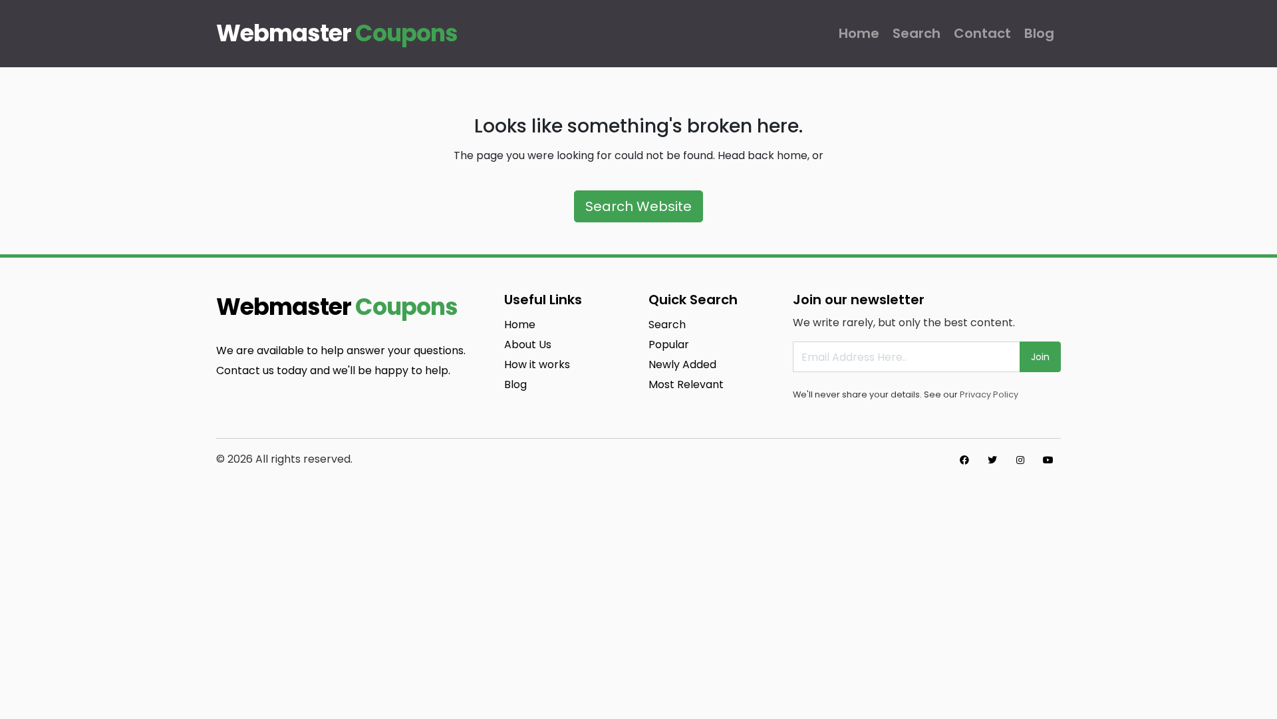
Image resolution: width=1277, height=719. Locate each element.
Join (1040, 356)
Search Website (638, 206)
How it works (537, 364)
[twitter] (992, 460)
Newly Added (682, 364)
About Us (527, 344)
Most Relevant (686, 384)
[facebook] (964, 460)
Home (859, 33)
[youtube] (1048, 460)
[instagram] (1020, 460)
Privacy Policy (989, 394)
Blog (1039, 33)
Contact (982, 33)
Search (916, 33)
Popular (668, 344)
